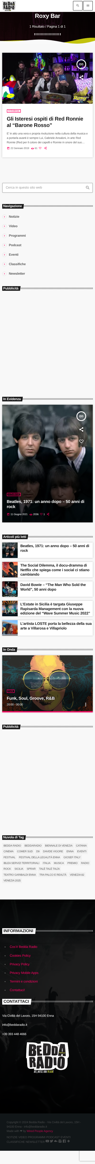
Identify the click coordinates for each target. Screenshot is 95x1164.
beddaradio (33, 845)
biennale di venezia (58, 845)
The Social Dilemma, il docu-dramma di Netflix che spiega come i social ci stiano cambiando (54, 569)
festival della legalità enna (39, 857)
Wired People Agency (40, 1131)
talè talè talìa (49, 868)
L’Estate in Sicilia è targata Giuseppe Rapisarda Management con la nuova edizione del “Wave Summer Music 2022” (55, 608)
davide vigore (53, 851)
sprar (31, 868)
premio (72, 863)
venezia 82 (77, 874)
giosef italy (72, 857)
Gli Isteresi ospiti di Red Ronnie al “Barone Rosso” (45, 122)
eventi (81, 851)
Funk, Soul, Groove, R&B (31, 698)
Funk (10, 691)
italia (46, 863)
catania (81, 845)
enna (70, 851)
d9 (38, 851)
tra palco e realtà (52, 874)
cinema (8, 851)
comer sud (25, 851)
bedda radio (12, 845)
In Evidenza (13, 111)
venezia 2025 (12, 880)
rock (7, 868)
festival (9, 857)
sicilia (19, 868)
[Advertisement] (47, 341)
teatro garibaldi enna (20, 874)
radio (85, 863)
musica (59, 863)
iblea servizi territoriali (21, 863)
